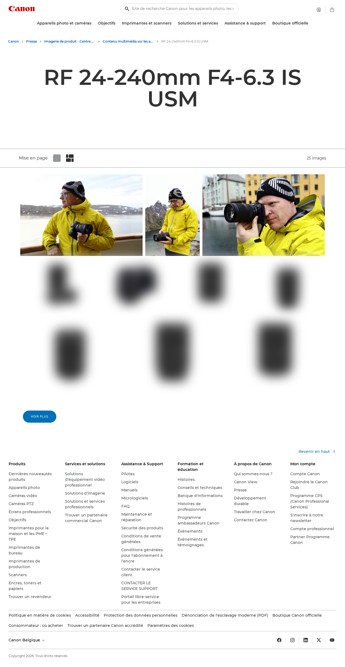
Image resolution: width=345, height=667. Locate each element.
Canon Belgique (25, 640)
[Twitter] (319, 640)
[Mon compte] (319, 9)
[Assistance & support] (268, 23)
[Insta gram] (292, 640)
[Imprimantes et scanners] (173, 23)
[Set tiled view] (57, 158)
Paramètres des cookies (170, 625)
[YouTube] (332, 640)
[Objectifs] (117, 23)
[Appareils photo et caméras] (93, 23)
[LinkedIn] (305, 640)
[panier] (332, 9)
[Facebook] (279, 640)
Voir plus (39, 416)
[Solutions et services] (220, 23)
